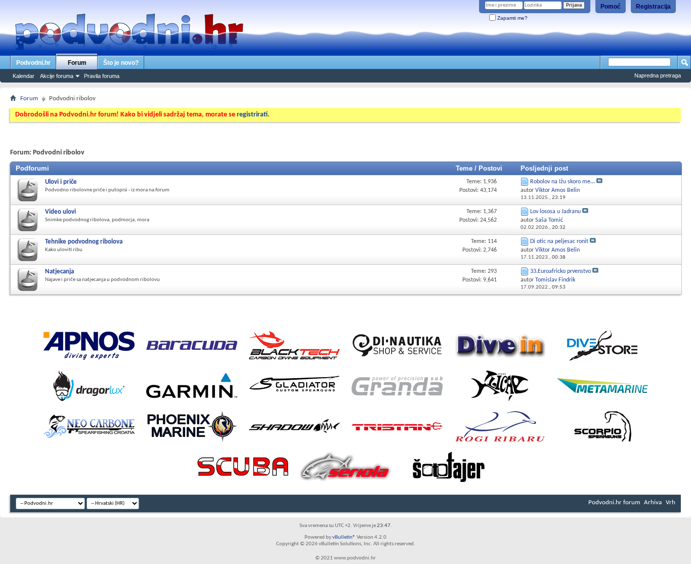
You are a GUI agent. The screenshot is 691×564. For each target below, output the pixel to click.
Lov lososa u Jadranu (555, 212)
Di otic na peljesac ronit (559, 241)
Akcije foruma (56, 76)
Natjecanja (59, 271)
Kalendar (23, 76)
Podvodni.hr (33, 62)
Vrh (670, 502)
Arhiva (653, 502)
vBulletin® (344, 537)
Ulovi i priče (61, 182)
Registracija (653, 6)
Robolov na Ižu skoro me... (562, 182)
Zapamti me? (512, 18)
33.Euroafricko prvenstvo (560, 271)
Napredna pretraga (657, 75)
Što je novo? (121, 62)
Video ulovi (60, 212)
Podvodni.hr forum (614, 502)
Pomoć (610, 6)
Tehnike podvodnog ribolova (83, 241)
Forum (77, 62)
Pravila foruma (101, 76)
